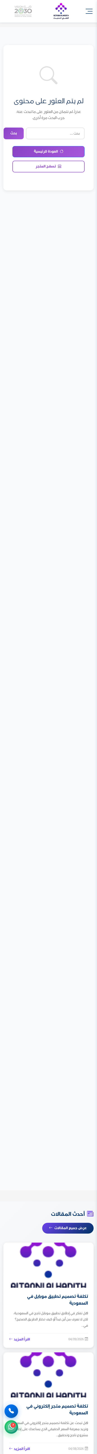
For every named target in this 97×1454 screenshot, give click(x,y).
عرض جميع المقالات (70, 1228)
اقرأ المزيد (22, 1339)
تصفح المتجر (46, 166)
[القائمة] (89, 11)
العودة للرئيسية (46, 151)
